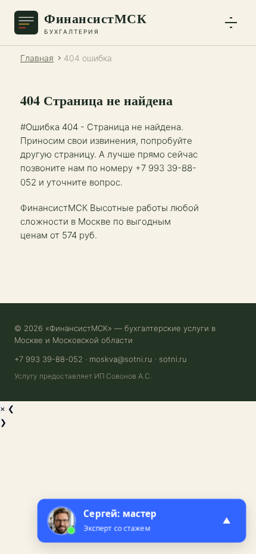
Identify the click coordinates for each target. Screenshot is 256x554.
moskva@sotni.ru (120, 359)
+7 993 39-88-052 (48, 359)
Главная (37, 58)
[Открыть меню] (231, 22)
